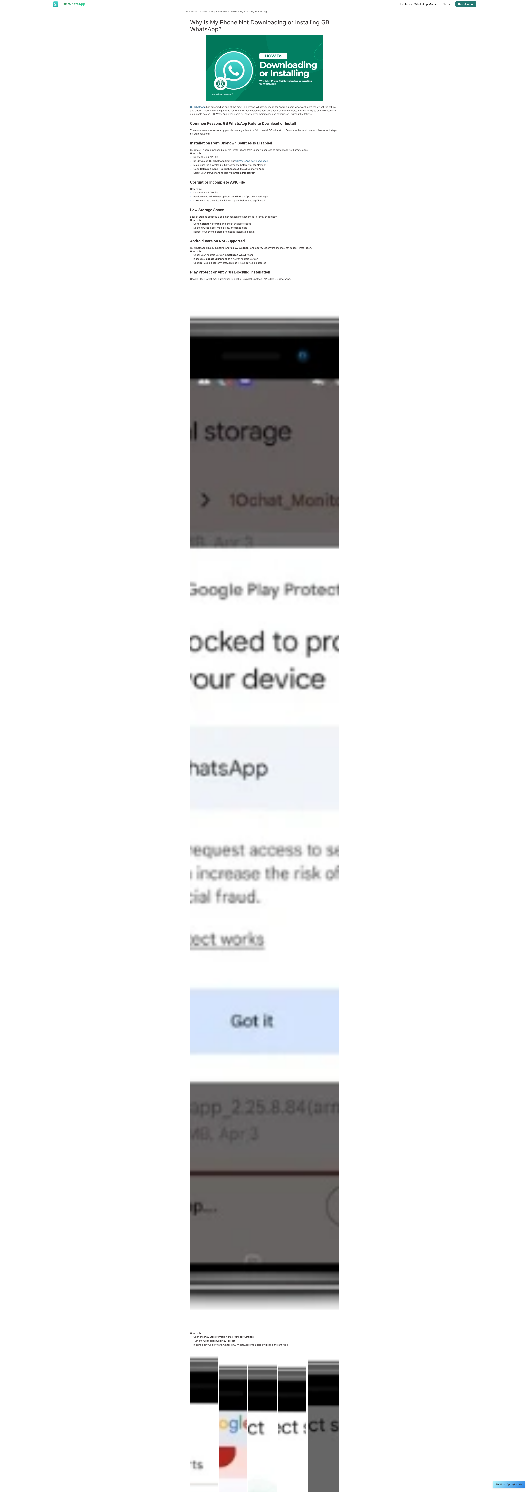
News (204, 11)
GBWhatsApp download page (251, 161)
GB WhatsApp (74, 4)
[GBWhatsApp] (55, 4)
